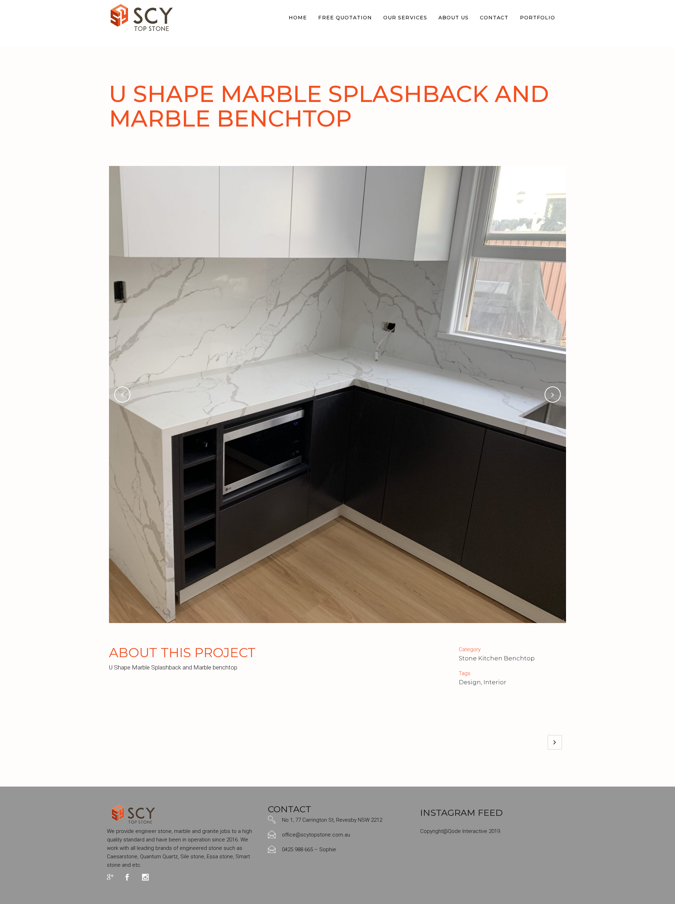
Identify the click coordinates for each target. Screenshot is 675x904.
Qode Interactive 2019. (474, 831)
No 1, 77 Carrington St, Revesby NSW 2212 (332, 820)
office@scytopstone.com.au (316, 835)
